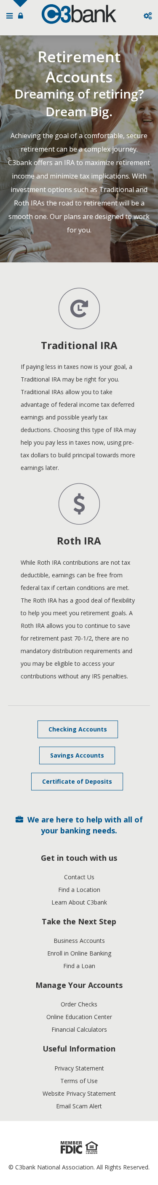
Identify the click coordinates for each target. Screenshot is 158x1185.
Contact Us (79, 877)
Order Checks (79, 1004)
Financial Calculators (79, 1029)
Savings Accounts (77, 755)
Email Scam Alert (79, 1106)
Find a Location (79, 890)
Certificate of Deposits (77, 781)
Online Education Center (79, 1017)
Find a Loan (79, 966)
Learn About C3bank (79, 902)
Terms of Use (79, 1081)
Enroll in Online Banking (79, 953)
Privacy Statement (79, 1068)
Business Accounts (79, 941)
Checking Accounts (77, 729)
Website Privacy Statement (79, 1093)
